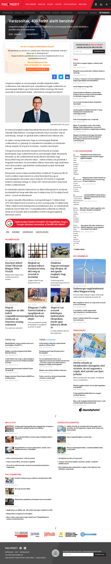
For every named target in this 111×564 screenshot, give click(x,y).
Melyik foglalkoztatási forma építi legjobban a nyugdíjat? (89, 386)
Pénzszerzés (79, 330)
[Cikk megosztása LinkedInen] (67, 77)
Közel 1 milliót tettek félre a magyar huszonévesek (86, 319)
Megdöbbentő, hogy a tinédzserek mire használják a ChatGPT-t (19, 344)
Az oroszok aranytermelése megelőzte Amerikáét (87, 103)
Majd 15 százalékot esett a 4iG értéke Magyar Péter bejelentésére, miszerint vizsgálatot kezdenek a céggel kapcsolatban (89, 127)
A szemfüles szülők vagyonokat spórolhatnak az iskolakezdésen (85, 311)
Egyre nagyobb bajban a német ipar (79, 437)
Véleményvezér (12, 240)
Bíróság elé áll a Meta (23, 489)
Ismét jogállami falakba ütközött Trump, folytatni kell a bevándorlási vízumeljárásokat (87, 111)
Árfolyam (82, 4)
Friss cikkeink (30, 4)
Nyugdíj (50, 4)
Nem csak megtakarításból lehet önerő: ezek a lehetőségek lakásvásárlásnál (89, 402)
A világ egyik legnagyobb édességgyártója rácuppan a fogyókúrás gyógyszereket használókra (34, 427)
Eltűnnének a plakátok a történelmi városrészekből (33, 499)
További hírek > (79, 249)
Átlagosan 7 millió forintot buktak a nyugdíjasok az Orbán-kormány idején (37, 313)
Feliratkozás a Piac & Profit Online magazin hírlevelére (82, 551)
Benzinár (15, 232)
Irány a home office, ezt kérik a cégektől (21, 462)
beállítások (30, 558)
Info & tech (10, 423)
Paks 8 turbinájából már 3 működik (86, 119)
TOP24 (10, 340)
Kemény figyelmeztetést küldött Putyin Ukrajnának (19, 369)
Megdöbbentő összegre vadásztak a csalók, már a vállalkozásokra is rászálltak (33, 448)
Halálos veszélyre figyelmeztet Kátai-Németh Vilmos (18, 352)
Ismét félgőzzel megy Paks (83, 86)
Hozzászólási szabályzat (14, 555)
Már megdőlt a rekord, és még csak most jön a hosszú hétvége (89, 303)
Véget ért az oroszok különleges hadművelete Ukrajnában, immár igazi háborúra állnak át (59, 317)
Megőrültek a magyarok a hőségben (19, 514)
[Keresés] (106, 4)
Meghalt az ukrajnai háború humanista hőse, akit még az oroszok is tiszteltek (36, 270)
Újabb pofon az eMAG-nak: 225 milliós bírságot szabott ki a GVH (29, 510)
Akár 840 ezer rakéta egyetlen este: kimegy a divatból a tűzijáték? (92, 209)
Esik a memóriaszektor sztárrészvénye (21, 458)
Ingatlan (41, 4)
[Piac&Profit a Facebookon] (21, 548)
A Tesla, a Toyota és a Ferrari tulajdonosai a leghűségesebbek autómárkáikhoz (89, 80)
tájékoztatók (20, 558)
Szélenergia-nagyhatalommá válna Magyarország (88, 290)
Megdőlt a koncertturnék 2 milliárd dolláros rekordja (89, 72)
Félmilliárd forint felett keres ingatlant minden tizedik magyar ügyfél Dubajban (92, 156)
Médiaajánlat (24, 552)
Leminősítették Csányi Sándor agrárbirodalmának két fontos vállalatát (95, 196)
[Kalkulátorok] (95, 4)
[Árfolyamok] (101, 4)
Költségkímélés (80, 256)
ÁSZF (16, 552)
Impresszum (9, 552)
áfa (7, 232)
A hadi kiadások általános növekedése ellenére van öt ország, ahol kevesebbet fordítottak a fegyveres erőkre (87, 94)
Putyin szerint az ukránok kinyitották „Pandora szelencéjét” (52, 377)
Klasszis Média (41, 558)
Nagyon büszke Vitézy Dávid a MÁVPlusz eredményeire (19, 377)
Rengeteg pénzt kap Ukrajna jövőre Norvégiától (51, 352)
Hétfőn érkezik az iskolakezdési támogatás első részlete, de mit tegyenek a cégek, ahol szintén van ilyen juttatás (89, 369)
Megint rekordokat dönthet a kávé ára (53, 370)
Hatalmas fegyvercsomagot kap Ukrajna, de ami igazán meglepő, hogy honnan (60, 270)
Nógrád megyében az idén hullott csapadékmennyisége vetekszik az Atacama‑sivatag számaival (16, 316)
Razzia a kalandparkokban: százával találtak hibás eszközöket (85, 448)
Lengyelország (42, 232)
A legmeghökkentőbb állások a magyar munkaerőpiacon (87, 394)
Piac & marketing (13, 475)
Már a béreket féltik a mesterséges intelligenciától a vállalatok (33, 438)
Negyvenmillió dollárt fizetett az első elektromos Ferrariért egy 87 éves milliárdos (94, 179)
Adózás (58, 4)
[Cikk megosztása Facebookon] (54, 77)
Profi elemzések (70, 4)
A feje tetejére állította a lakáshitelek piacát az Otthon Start (52, 344)
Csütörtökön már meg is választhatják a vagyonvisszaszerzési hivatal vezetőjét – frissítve (20, 360)
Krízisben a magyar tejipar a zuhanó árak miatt (88, 64)
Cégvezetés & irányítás (68, 423)
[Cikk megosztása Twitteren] (61, 77)
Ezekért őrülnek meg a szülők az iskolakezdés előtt (33, 478)
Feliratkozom (99, 51)
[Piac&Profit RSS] (25, 548)
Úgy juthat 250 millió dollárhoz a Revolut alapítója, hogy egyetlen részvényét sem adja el (92, 227)
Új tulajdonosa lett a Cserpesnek (70, 458)
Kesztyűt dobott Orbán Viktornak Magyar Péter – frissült (13, 267)
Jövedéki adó (28, 232)
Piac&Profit (32, 34)
